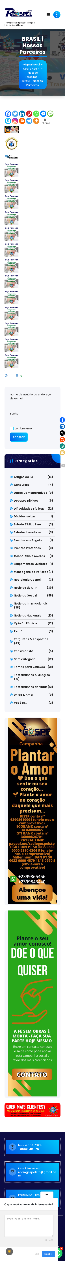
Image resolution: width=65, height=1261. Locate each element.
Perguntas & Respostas (31, 639)
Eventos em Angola (28, 540)
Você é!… (20, 703)
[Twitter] (15, 114)
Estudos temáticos (27, 532)
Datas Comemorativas (30, 493)
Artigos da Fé (23, 477)
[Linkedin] (22, 114)
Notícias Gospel (25, 595)
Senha (14, 413)
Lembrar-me (23, 428)
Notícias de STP (25, 588)
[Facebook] (8, 114)
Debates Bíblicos (26, 501)
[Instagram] (15, 121)
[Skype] (8, 121)
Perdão (19, 631)
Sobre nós (30, 69)
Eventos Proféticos (27, 548)
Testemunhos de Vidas (30, 687)
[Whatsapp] (36, 114)
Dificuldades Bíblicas (29, 509)
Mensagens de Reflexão (31, 572)
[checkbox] (9, 1251)
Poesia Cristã (23, 651)
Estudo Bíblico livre (27, 524)
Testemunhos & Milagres (32, 675)
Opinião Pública (25, 623)
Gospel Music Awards (29, 556)
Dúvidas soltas (24, 516)
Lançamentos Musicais (30, 564)
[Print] (22, 121)
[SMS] (50, 114)
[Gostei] (7, 376)
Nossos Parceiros (31, 75)
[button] (62, 420)
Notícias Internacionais (31, 603)
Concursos (21, 485)
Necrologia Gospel (27, 580)
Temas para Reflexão (29, 667)
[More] (36, 121)
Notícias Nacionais (27, 615)
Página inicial (31, 64)
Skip (37, 1253)
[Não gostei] (17, 376)
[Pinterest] (29, 114)
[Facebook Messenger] (43, 114)
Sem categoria (25, 659)
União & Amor (23, 695)
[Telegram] (29, 121)
